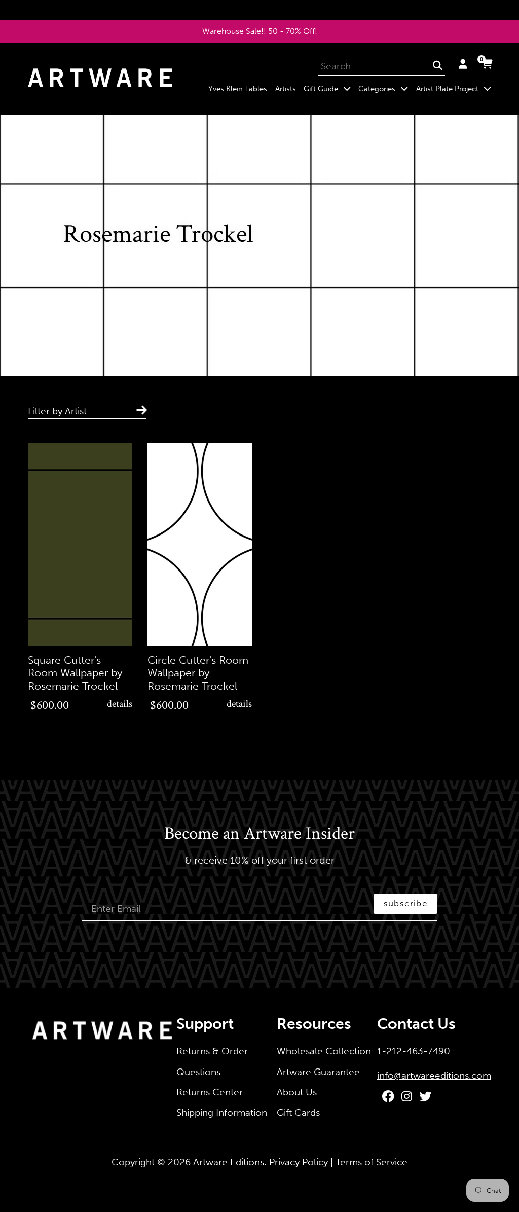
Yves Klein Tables (237, 88)
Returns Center (209, 1092)
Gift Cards (298, 1112)
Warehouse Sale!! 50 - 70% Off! (259, 31)
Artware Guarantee (318, 1072)
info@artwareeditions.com (434, 1075)
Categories (385, 88)
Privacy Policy (298, 1162)
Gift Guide (329, 88)
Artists (285, 88)
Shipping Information (221, 1112)
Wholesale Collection (324, 1051)
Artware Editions (228, 1162)
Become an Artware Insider (259, 834)
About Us (297, 1092)
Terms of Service (371, 1162)
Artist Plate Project (455, 88)
